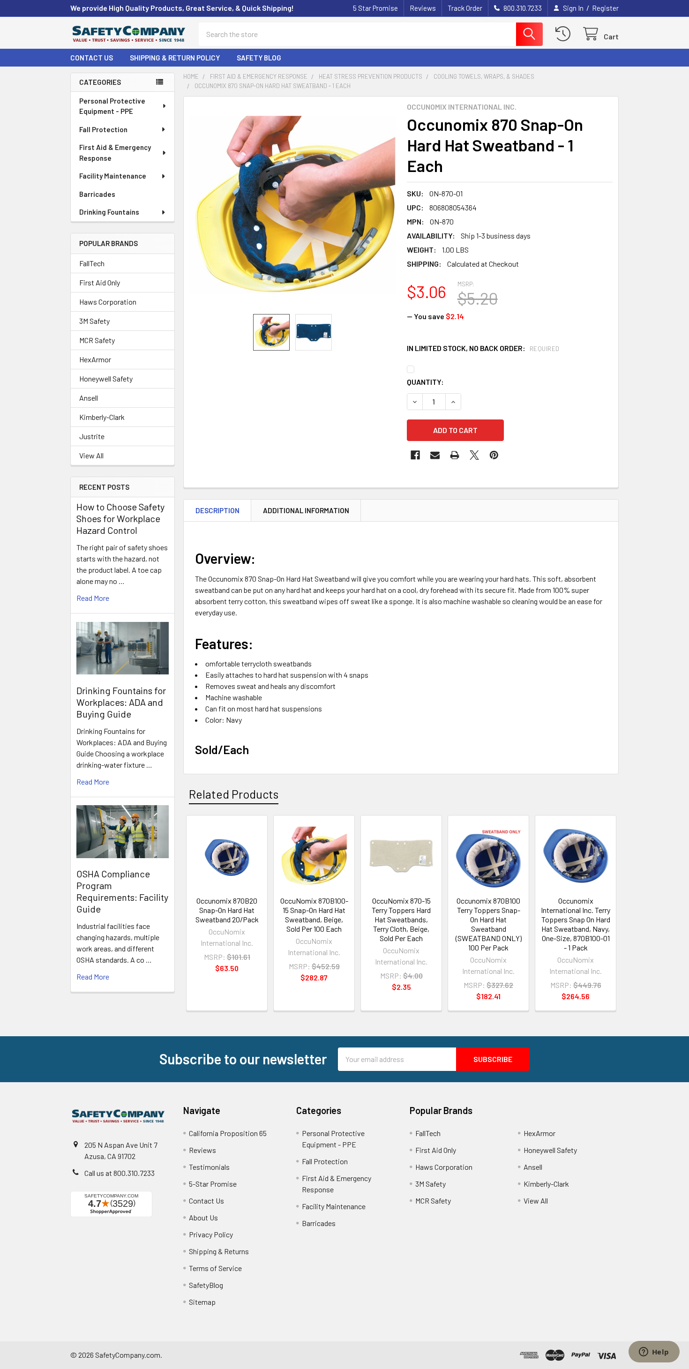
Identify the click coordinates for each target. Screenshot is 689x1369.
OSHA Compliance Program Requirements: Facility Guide (122, 891)
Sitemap (202, 1301)
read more (92, 597)
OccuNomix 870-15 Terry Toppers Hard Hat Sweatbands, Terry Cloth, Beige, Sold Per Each (401, 919)
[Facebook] (415, 455)
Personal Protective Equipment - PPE (112, 106)
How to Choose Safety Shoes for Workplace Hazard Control (120, 518)
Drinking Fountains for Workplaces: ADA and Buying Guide (121, 702)
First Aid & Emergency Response (115, 152)
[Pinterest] (494, 455)
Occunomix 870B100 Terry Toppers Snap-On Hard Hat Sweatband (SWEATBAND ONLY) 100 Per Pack (489, 924)
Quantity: (425, 381)
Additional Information (306, 510)
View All (91, 455)
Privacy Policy (211, 1234)
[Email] (435, 455)
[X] (474, 455)
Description (217, 510)
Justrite (92, 436)
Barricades (97, 194)
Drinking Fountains (109, 212)
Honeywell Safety (106, 378)
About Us (203, 1217)
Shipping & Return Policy (175, 57)
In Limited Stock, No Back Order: (483, 348)
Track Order (465, 8)
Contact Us (91, 57)
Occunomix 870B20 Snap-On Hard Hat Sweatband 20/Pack (227, 910)
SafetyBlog (206, 1284)
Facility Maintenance (112, 176)
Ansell (88, 397)
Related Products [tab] (233, 794)
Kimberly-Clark (102, 416)
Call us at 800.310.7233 (119, 1172)
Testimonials (209, 1166)
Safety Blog (259, 57)
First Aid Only (99, 282)
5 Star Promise (375, 8)
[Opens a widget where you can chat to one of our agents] (654, 1352)
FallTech (92, 263)
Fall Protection (103, 129)
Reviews (423, 8)
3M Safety (94, 320)
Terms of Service (215, 1268)
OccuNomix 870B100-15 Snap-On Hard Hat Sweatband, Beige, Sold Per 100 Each (314, 914)
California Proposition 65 (228, 1133)
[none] (292, 205)
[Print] (454, 455)
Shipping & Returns (219, 1251)
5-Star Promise (213, 1183)
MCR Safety (97, 340)
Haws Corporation (107, 301)
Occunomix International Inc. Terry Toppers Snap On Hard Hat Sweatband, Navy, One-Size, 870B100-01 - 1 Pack (575, 924)
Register (605, 8)
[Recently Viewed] (565, 34)
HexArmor (95, 359)
